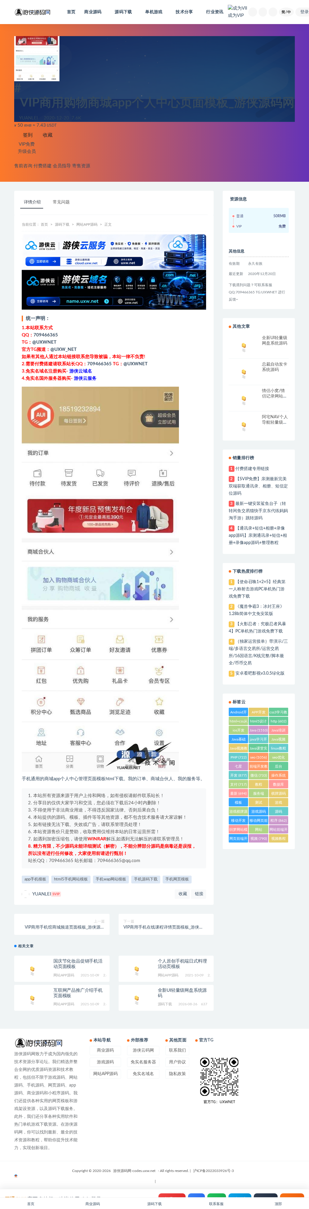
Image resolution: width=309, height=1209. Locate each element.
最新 (238, 793)
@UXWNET (44, 342)
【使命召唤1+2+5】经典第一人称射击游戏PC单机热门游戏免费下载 (257, 589)
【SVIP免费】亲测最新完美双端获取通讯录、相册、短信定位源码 (258, 486)
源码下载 (62, 224)
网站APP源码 (86, 224)
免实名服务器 (143, 1062)
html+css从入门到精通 (238, 722)
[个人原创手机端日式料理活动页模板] (137, 970)
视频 (258, 838)
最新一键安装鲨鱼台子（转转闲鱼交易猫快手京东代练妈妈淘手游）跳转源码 (258, 511)
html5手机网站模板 (71, 879)
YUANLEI (46, 894)
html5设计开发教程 (258, 722)
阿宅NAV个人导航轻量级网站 (275, 422)
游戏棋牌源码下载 (238, 812)
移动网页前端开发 (259, 821)
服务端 (258, 794)
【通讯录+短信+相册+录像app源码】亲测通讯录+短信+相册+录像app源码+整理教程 (258, 535)
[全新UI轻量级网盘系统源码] (137, 999)
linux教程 (278, 749)
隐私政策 (177, 1074)
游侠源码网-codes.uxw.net (134, 1171)
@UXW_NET (63, 349)
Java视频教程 (238, 749)
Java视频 (278, 740)
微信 (258, 775)
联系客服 (216, 1204)
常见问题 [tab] (61, 202)
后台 (278, 767)
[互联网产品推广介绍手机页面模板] (32, 999)
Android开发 (238, 713)
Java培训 (278, 731)
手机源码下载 (146, 879)
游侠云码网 (143, 1050)
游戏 (278, 803)
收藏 (47, 135)
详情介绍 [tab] (32, 202)
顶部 (278, 1204)
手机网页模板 (177, 879)
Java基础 (238, 740)
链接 (198, 894)
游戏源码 (258, 812)
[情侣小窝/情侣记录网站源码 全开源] (244, 399)
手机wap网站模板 (111, 879)
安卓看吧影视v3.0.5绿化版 (260, 673)
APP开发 (259, 713)
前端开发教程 (259, 767)
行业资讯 (214, 12)
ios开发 (238, 731)
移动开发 (238, 821)
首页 (71, 12)
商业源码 (105, 1050)
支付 (238, 784)
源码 (278, 812)
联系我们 (177, 1050)
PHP (239, 757)
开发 (238, 775)
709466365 (45, 335)
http (278, 721)
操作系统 (278, 776)
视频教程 (278, 840)
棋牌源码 (278, 794)
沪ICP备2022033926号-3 (213, 1171)
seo (258, 757)
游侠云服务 (85, 378)
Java (259, 730)
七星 (238, 767)
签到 (27, 135)
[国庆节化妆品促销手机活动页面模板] (32, 970)
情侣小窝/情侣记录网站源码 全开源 (274, 396)
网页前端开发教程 (238, 840)
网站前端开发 (278, 830)
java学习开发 (258, 740)
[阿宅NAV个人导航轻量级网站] (244, 425)
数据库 (278, 785)
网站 (258, 830)
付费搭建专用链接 (252, 469)
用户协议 (177, 1062)
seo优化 (278, 758)
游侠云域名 (80, 371)
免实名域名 (143, 1074)
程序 (278, 820)
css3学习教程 (278, 713)
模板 (238, 803)
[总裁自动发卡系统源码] (244, 373)
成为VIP (236, 15)
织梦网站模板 (238, 830)
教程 (258, 785)
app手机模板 (35, 879)
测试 (258, 803)
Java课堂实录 (258, 749)
